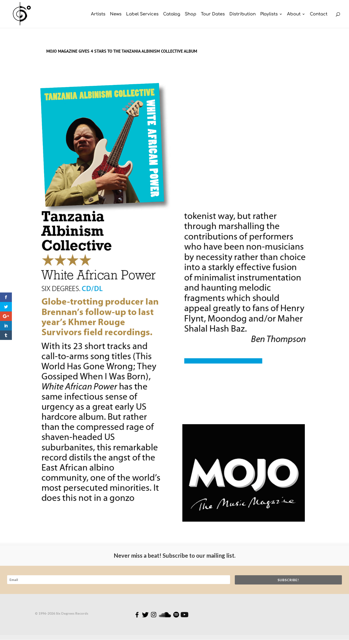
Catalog (171, 14)
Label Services (142, 14)
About (294, 14)
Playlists (269, 14)
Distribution (242, 14)
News (116, 14)
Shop (190, 14)
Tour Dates (213, 14)
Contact (318, 14)
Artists (98, 14)
